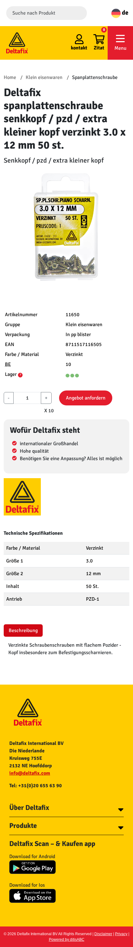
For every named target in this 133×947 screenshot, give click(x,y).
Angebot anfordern (85, 398)
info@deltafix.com (29, 773)
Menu (120, 48)
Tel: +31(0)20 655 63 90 (35, 786)
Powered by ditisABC (66, 939)
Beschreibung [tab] (23, 630)
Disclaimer (103, 934)
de (124, 12)
